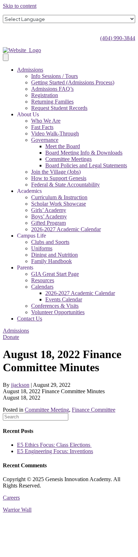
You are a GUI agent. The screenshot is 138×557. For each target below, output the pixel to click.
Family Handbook (51, 261)
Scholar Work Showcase (58, 204)
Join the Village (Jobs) (56, 172)
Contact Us (29, 319)
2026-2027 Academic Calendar (66, 229)
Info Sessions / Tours (54, 76)
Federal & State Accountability (65, 185)
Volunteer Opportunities (58, 312)
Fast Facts (42, 127)
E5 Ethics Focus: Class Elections (54, 445)
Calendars (42, 287)
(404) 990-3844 (117, 38)
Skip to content (19, 6)
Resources (42, 280)
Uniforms (41, 248)
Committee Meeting (47, 410)
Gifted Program (48, 223)
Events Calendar (63, 299)
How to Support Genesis (58, 178)
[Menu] (5, 57)
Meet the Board (62, 146)
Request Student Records (59, 108)
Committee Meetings (68, 159)
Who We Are (46, 121)
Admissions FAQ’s (52, 89)
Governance (44, 140)
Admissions (30, 70)
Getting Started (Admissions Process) (72, 82)
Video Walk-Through (55, 133)
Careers (11, 498)
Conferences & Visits (55, 306)
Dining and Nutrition (54, 255)
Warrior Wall (17, 510)
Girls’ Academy (48, 210)
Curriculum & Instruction (59, 197)
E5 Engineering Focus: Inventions (55, 451)
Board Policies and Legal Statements (86, 165)
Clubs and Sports (50, 242)
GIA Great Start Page (55, 274)
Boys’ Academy (49, 216)
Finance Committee (93, 410)
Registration (44, 95)
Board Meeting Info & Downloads (83, 153)
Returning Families (52, 102)
